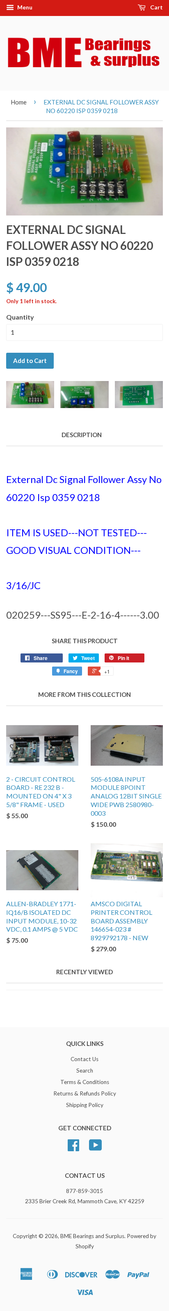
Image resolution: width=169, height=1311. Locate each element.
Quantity (20, 317)
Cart (156, 7)
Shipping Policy (84, 1105)
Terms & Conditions (84, 1082)
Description (82, 434)
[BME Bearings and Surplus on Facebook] (73, 1148)
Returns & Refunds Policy (84, 1093)
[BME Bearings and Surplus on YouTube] (95, 1148)
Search (84, 1070)
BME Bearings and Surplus (92, 1236)
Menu (24, 7)
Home (19, 102)
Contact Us (84, 1059)
